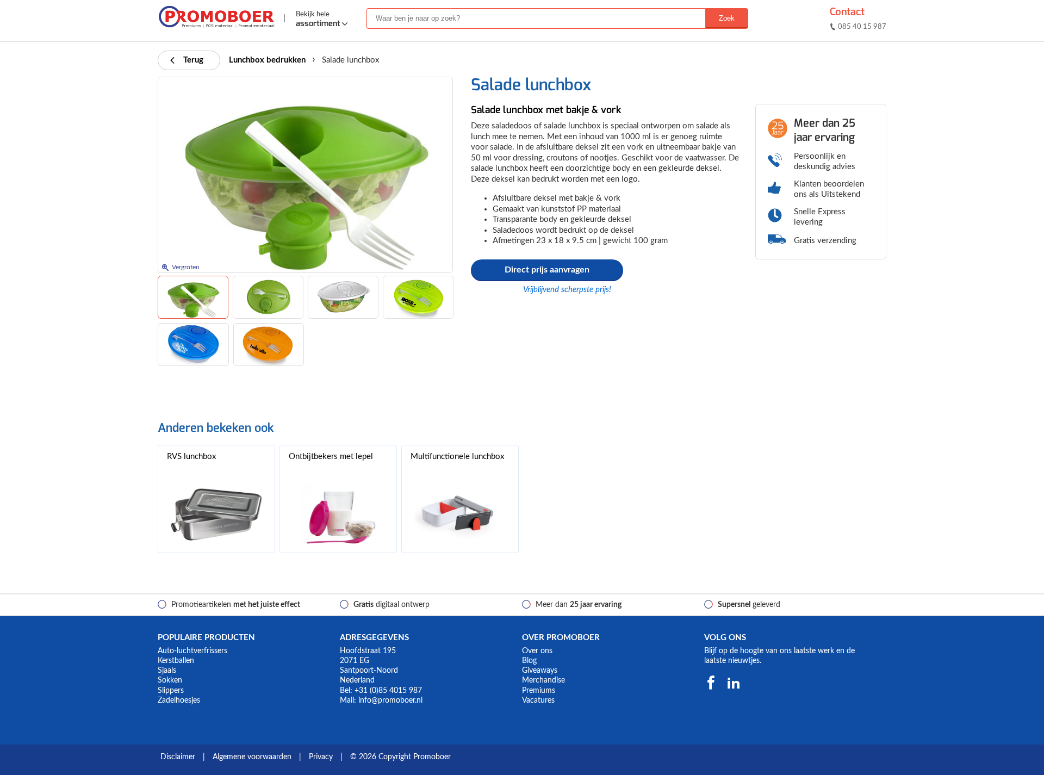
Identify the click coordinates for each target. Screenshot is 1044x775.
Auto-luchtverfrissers (192, 651)
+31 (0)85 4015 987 (388, 691)
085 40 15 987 (862, 26)
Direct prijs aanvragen (547, 269)
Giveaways (539, 670)
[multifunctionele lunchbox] (460, 514)
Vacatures (538, 700)
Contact (847, 11)
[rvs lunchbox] (216, 514)
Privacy (321, 757)
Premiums (538, 691)
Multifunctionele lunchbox (457, 456)
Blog (529, 661)
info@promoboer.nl (390, 700)
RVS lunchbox (191, 456)
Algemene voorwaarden (252, 757)
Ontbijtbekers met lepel (331, 456)
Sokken (170, 680)
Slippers (171, 691)
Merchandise (543, 680)
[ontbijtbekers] (338, 514)
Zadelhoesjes (179, 700)
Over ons (537, 651)
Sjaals (167, 670)
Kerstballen (176, 661)
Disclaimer (177, 757)
